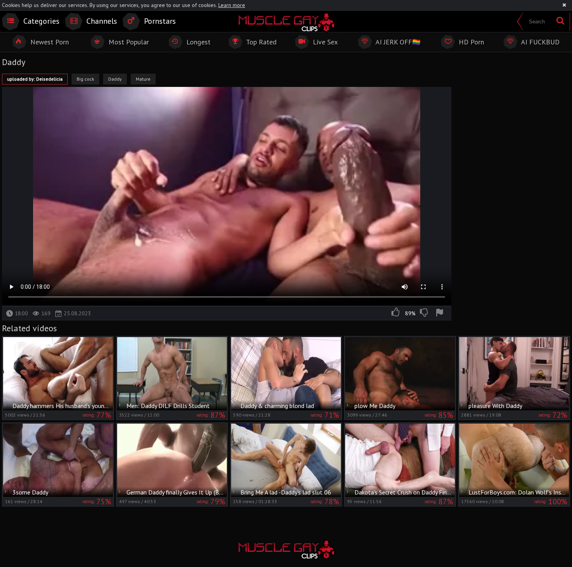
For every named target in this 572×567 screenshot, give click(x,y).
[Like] (396, 313)
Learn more (231, 5)
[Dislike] (424, 313)
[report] (440, 313)
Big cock (85, 79)
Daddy (115, 79)
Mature (143, 79)
